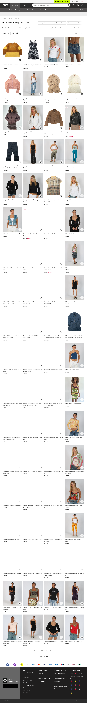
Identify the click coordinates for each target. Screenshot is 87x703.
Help (24, 675)
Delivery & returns (27, 680)
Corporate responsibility (44, 678)
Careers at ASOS (42, 676)
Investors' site (41, 681)
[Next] (83, 23)
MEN (24, 5)
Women (10, 18)
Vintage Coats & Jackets (58, 23)
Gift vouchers (57, 676)
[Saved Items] (78, 5)
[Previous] (37, 23)
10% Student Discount (28, 685)
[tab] (5, 10)
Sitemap (25, 688)
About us (40, 673)
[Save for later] (20, 60)
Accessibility (81, 701)
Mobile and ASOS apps (60, 673)
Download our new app (62, 1)
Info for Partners (58, 683)
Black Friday (57, 681)
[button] (71, 681)
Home (4, 18)
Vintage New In (44, 23)
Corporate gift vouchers (59, 678)
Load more (43, 656)
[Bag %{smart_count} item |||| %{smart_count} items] (82, 5)
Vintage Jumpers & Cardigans (77, 23)
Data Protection (27, 690)
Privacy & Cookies (69, 701)
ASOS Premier (26, 682)
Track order (25, 677)
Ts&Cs (76, 701)
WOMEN (15, 5)
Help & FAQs (75, 1)
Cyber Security (42, 683)
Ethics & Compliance (28, 693)
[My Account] (74, 5)
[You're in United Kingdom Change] (82, 1)
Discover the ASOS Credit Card (60, 687)
